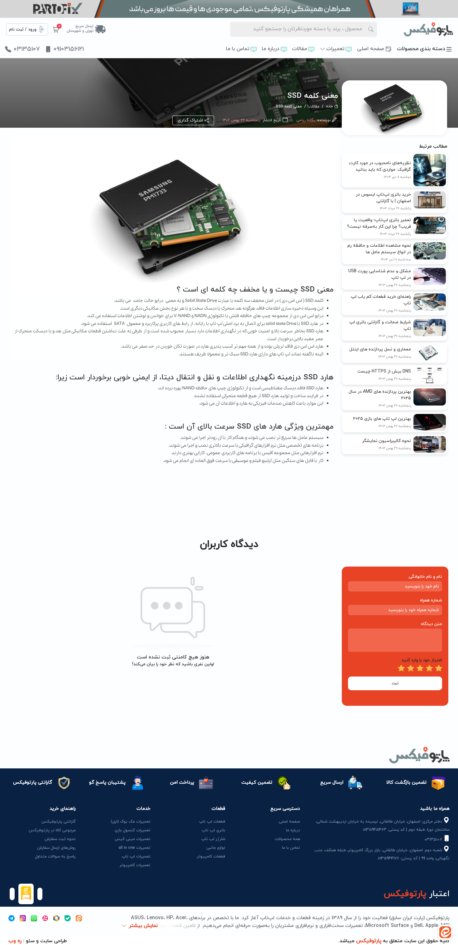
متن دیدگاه (431, 624)
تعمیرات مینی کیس (132, 839)
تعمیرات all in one (134, 848)
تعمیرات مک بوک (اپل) (130, 821)
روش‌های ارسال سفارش (56, 848)
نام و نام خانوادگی (425, 577)
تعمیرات (335, 49)
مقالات (299, 49)
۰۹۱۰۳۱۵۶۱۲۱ (69, 49)
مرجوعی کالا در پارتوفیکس (52, 830)
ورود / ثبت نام (22, 29)
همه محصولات (287, 839)
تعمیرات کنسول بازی (132, 830)
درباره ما (270, 49)
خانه (329, 106)
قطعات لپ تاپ (212, 821)
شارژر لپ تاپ (213, 839)
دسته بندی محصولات (421, 49)
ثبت (395, 683)
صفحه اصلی (370, 49)
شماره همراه (431, 600)
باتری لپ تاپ (213, 830)
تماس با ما (237, 49)
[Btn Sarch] (371, 29)
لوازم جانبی (215, 848)
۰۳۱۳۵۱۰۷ (27, 49)
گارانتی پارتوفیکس (58, 821)
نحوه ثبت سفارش (60, 839)
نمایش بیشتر (143, 925)
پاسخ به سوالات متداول (55, 856)
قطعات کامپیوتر (211, 856)
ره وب (14, 941)
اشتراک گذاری (190, 120)
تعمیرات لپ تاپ (136, 856)
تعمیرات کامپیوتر (135, 865)
